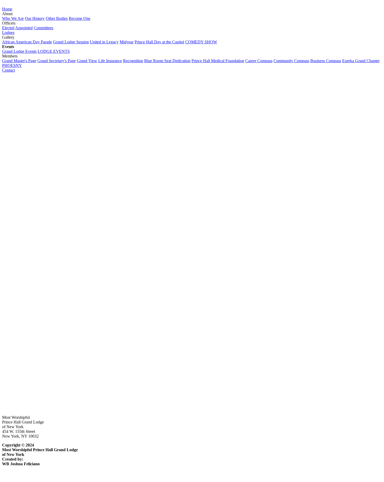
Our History (35, 18)
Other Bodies (57, 18)
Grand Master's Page (19, 61)
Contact (8, 70)
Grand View (87, 61)
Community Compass (291, 61)
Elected (8, 28)
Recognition (133, 61)
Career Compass (258, 61)
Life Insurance (110, 61)
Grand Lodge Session (71, 42)
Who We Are (13, 18)
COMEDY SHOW (201, 42)
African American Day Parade (27, 42)
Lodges (8, 32)
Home (7, 9)
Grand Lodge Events (19, 51)
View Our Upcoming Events (25, 399)
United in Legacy (104, 42)
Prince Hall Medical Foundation (217, 61)
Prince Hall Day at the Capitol (159, 42)
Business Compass (325, 61)
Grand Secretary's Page (56, 61)
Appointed (24, 28)
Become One (79, 18)
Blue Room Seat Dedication (167, 61)
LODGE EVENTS (54, 51)
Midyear (126, 42)
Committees (43, 28)
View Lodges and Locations (25, 267)
